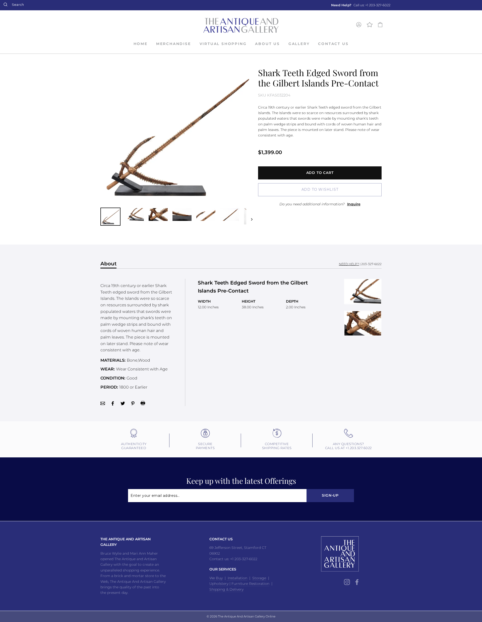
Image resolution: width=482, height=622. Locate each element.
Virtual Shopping (223, 43)
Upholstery (218, 583)
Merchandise (173, 43)
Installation (237, 578)
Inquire (353, 204)
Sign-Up (330, 495)
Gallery (299, 43)
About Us (267, 43)
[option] (361, 5)
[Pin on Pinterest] (133, 403)
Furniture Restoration (250, 583)
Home (141, 43)
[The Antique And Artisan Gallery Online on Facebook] (357, 582)
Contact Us (333, 43)
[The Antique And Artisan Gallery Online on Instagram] (347, 582)
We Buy (216, 578)
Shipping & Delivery (226, 589)
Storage (259, 578)
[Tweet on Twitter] (122, 403)
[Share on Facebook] (112, 403)
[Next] (249, 217)
